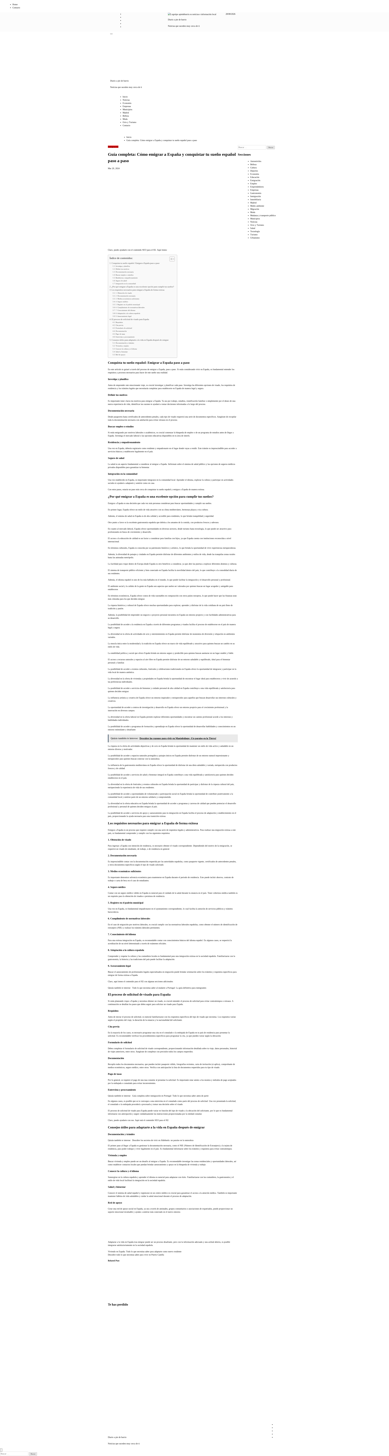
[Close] (1, 1450)
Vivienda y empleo (122, 346)
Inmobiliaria (255, 199)
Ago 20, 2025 (111, 1298)
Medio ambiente (257, 206)
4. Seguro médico (122, 302)
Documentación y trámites (125, 343)
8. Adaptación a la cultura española (128, 313)
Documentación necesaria (125, 272)
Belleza (126, 116)
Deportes (254, 171)
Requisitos (119, 322)
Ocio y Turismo (129, 122)
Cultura (253, 168)
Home (15, 4)
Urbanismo (255, 238)
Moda (125, 119)
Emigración (255, 180)
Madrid (126, 113)
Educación (254, 177)
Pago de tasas (120, 334)
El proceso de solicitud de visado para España (130, 319)
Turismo (254, 234)
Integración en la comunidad (126, 283)
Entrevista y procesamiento (125, 337)
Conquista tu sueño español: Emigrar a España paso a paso (136, 263)
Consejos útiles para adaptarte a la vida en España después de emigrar (140, 340)
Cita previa (119, 325)
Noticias (126, 100)
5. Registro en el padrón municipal (128, 304)
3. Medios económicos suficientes (127, 299)
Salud (252, 228)
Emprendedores (257, 187)
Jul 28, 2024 (141, 1295)
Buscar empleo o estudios (124, 275)
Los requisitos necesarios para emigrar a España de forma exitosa (138, 290)
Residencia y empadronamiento (127, 278)
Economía (127, 103)
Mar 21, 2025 (127, 1295)
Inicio (125, 97)
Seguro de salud (121, 281)
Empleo (253, 183)
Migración (254, 209)
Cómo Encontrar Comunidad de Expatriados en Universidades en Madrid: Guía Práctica (112, 1282)
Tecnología (255, 231)
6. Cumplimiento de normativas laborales (130, 307)
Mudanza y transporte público (263, 215)
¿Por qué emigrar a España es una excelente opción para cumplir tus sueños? (143, 287)
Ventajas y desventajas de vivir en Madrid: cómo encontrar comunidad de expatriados (114, 1411)
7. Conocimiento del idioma (125, 310)
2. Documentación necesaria (125, 296)
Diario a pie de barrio (177, 20)
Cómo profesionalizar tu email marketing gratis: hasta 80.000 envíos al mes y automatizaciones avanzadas (116, 1380)
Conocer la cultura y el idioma (126, 349)
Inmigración (113, 147)
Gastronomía (255, 193)
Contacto (16, 8)
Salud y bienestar (122, 352)
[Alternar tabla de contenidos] (170, 259)
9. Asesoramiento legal (123, 316)
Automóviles (255, 161)
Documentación (121, 331)
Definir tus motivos (122, 269)
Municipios (127, 109)
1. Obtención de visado (124, 293)
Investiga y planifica (123, 266)
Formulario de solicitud (124, 328)
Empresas (127, 106)
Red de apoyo (120, 355)
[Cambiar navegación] (111, 33)
